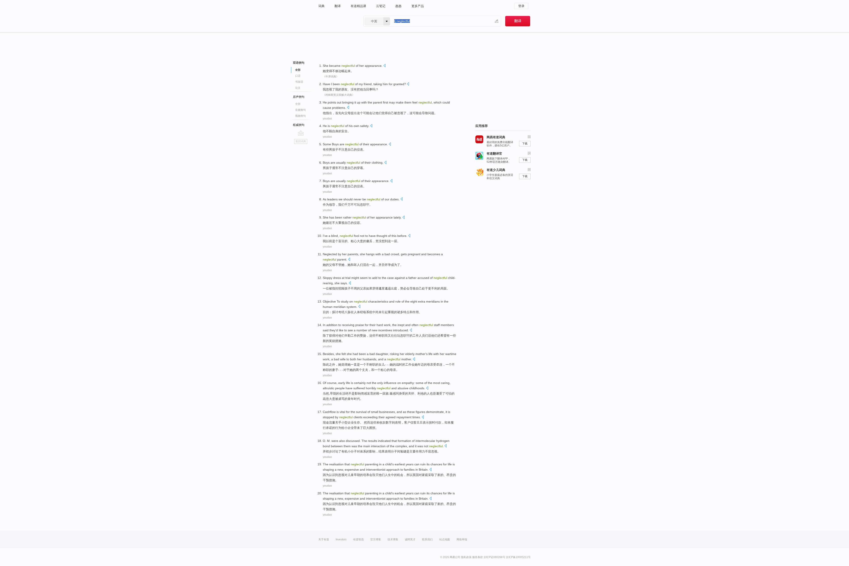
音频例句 (300, 109)
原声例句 (298, 96)
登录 (521, 6)
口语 (297, 75)
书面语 (299, 81)
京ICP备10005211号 (518, 557)
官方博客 (375, 539)
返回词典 (300, 141)
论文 (297, 87)
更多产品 (417, 6)
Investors (341, 539)
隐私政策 (466, 557)
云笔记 (380, 6)
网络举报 (462, 539)
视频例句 (300, 115)
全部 (297, 104)
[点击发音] (384, 66)
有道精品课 (358, 6)
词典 (321, 6)
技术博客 (393, 539)
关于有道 (323, 539)
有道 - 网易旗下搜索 (336, 21)
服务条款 (477, 557)
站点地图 (444, 539)
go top (301, 133)
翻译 (338, 6)
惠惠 (398, 6)
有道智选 (358, 539)
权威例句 (298, 125)
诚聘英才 (410, 539)
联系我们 (427, 539)
